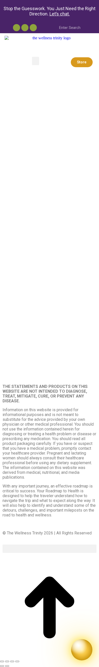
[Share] (7, 661)
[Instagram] (24, 27)
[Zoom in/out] (17, 661)
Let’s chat (59, 13)
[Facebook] (33, 27)
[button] (35, 61)
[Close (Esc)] (2, 661)
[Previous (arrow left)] (2, 666)
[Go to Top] (49, 655)
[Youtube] (16, 27)
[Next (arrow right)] (7, 666)
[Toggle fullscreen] (12, 661)
